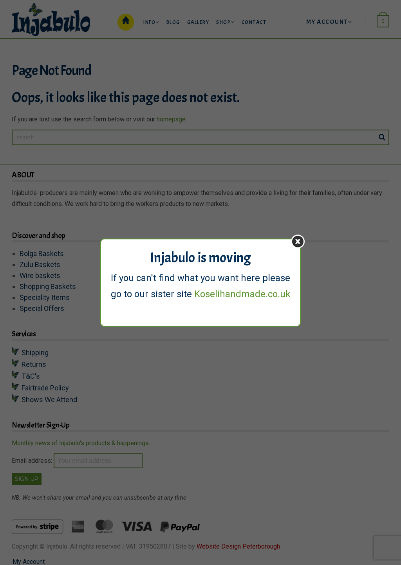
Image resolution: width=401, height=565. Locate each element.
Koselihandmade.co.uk (242, 294)
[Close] (298, 241)
